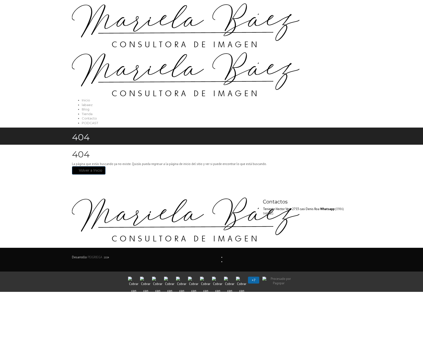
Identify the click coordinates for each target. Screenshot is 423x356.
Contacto (89, 118)
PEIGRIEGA (95, 257)
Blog (85, 109)
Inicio (86, 100)
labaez (87, 105)
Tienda (87, 114)
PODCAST (90, 123)
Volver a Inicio (90, 170)
